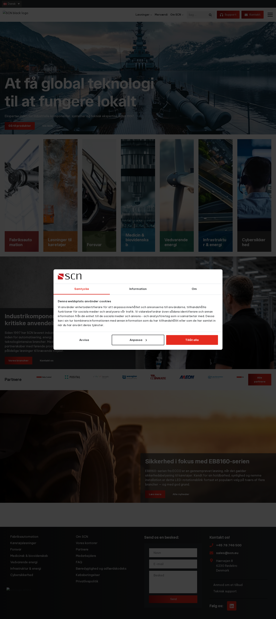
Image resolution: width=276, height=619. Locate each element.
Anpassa (136, 340)
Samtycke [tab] (81, 289)
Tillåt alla (192, 340)
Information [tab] (138, 289)
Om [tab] (194, 289)
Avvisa (84, 340)
